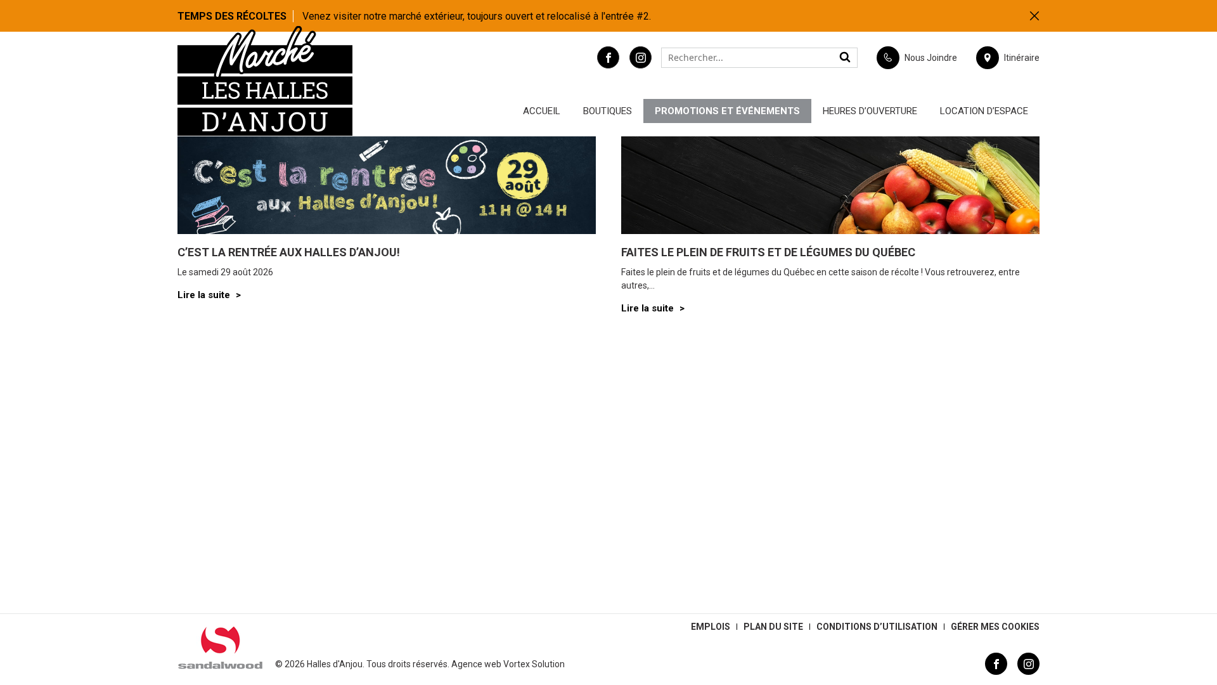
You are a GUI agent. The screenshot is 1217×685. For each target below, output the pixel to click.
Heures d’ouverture (870, 111)
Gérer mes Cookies (995, 627)
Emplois (710, 627)
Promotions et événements (727, 111)
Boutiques (607, 111)
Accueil (541, 111)
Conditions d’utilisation (876, 627)
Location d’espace (984, 111)
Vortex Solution (534, 664)
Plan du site (773, 627)
